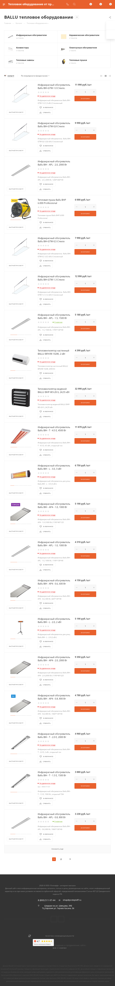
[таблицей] (110, 76)
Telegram (61, 919)
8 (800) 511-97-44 (46, 900)
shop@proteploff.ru (72, 900)
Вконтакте (54, 919)
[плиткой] (101, 76)
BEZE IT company (60, 948)
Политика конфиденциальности (59, 936)
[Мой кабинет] (81, 4)
